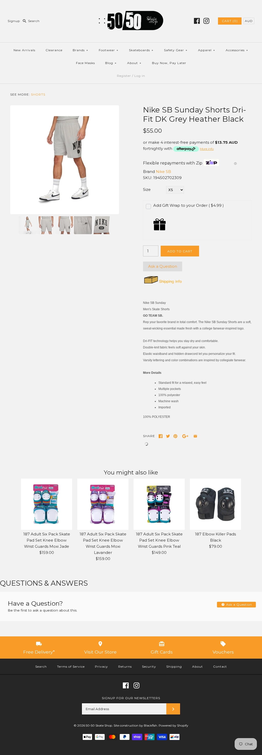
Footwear (108, 50)
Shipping (174, 666)
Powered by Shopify (173, 725)
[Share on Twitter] (168, 436)
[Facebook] (197, 21)
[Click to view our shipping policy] (162, 283)
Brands (80, 50)
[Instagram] (206, 21)
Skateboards (141, 50)
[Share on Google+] (185, 436)
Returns (125, 666)
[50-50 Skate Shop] (131, 8)
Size (147, 189)
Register (124, 76)
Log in (139, 76)
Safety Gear (176, 50)
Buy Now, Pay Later (169, 63)
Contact (220, 666)
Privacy (101, 666)
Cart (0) (230, 21)
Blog (111, 63)
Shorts (38, 94)
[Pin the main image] (175, 436)
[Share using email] (195, 436)
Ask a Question (162, 266)
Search (41, 666)
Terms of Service (71, 666)
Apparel (206, 50)
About (134, 63)
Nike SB (163, 171)
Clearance (54, 50)
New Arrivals (24, 50)
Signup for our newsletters (131, 698)
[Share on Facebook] (160, 436)
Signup (14, 21)
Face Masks (85, 63)
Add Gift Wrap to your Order (188, 205)
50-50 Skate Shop (99, 725)
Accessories (237, 50)
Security (149, 666)
